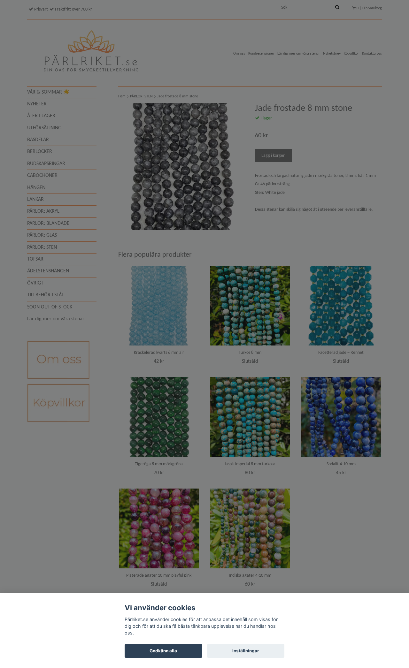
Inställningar (245, 650)
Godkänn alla (163, 650)
